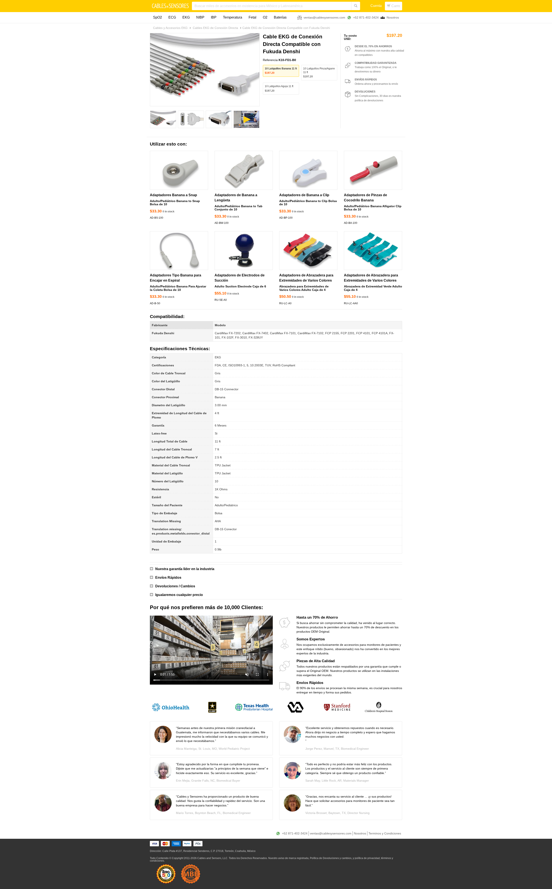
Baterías (280, 17)
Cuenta (376, 6)
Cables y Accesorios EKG (170, 28)
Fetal (252, 17)
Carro (395, 6)
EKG (186, 17)
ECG (172, 17)
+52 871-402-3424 (366, 17)
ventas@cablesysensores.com (324, 17)
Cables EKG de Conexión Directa (215, 28)
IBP (213, 17)
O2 (265, 17)
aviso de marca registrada (293, 858)
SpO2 (157, 17)
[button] (276, 569)
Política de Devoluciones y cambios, (331, 858)
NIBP (200, 17)
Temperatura (232, 17)
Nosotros (393, 17)
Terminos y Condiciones (385, 833)
